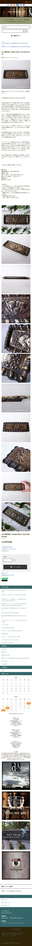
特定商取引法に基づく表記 (8, 575)
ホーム (3, 41)
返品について (5, 573)
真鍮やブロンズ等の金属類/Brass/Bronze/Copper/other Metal (16, 46)
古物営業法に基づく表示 (17, 934)
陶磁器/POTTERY (6, 655)
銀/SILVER (4, 652)
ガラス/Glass (5, 661)
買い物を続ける (5, 550)
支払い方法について (5, 932)
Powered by (3, 943)
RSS (12, 935)
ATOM (14, 935)
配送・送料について (14, 932)
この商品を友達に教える (7, 547)
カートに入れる (16, 567)
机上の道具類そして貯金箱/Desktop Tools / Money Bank (15, 43)
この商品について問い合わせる (9, 548)
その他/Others (5, 664)
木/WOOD (4, 649)
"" (9, 19)
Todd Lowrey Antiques (16, 12)
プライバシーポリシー (6, 935)
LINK (3, 670)
